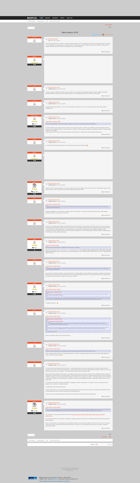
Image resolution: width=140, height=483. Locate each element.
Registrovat (69, 17)
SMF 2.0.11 (63, 468)
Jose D (34, 239)
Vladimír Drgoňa (34, 115)
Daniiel (68, 469)
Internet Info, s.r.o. (54, 479)
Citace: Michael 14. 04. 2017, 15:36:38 (53, 289)
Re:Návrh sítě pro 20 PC (54, 87)
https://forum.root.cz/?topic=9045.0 (80, 414)
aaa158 (34, 283)
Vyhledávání (55, 17)
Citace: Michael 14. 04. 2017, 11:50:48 (53, 121)
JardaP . (34, 182)
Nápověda (47, 17)
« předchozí (107, 24)
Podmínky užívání (52, 481)
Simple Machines (75, 468)
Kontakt (41, 481)
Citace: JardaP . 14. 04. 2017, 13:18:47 (53, 204)
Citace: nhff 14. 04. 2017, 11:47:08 (52, 245)
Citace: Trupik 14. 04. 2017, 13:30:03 (53, 348)
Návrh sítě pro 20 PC (53, 39)
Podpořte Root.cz (60, 481)
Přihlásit (62, 17)
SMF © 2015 (68, 468)
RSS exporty (67, 481)
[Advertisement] (70, 7)
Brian (77, 469)
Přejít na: (92, 444)
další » (111, 24)
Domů (41, 17)
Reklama (34, 56)
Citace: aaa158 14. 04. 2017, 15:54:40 (53, 316)
